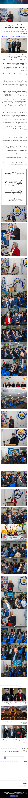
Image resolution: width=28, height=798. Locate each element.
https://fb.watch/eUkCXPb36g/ (21, 153)
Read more (12, 795)
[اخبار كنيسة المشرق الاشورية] (14, 2)
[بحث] (5, 758)
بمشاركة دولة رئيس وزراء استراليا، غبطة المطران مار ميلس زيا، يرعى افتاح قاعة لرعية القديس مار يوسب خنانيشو (14, 740)
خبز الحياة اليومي (22, 748)
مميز (9, 31)
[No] (26, 793)
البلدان (22, 5)
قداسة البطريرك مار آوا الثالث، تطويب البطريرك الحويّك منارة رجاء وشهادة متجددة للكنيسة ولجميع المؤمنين (15, 703)
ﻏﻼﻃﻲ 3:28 (25, 750)
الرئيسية (25, 5)
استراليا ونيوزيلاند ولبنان (15, 5)
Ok (16, 795)
